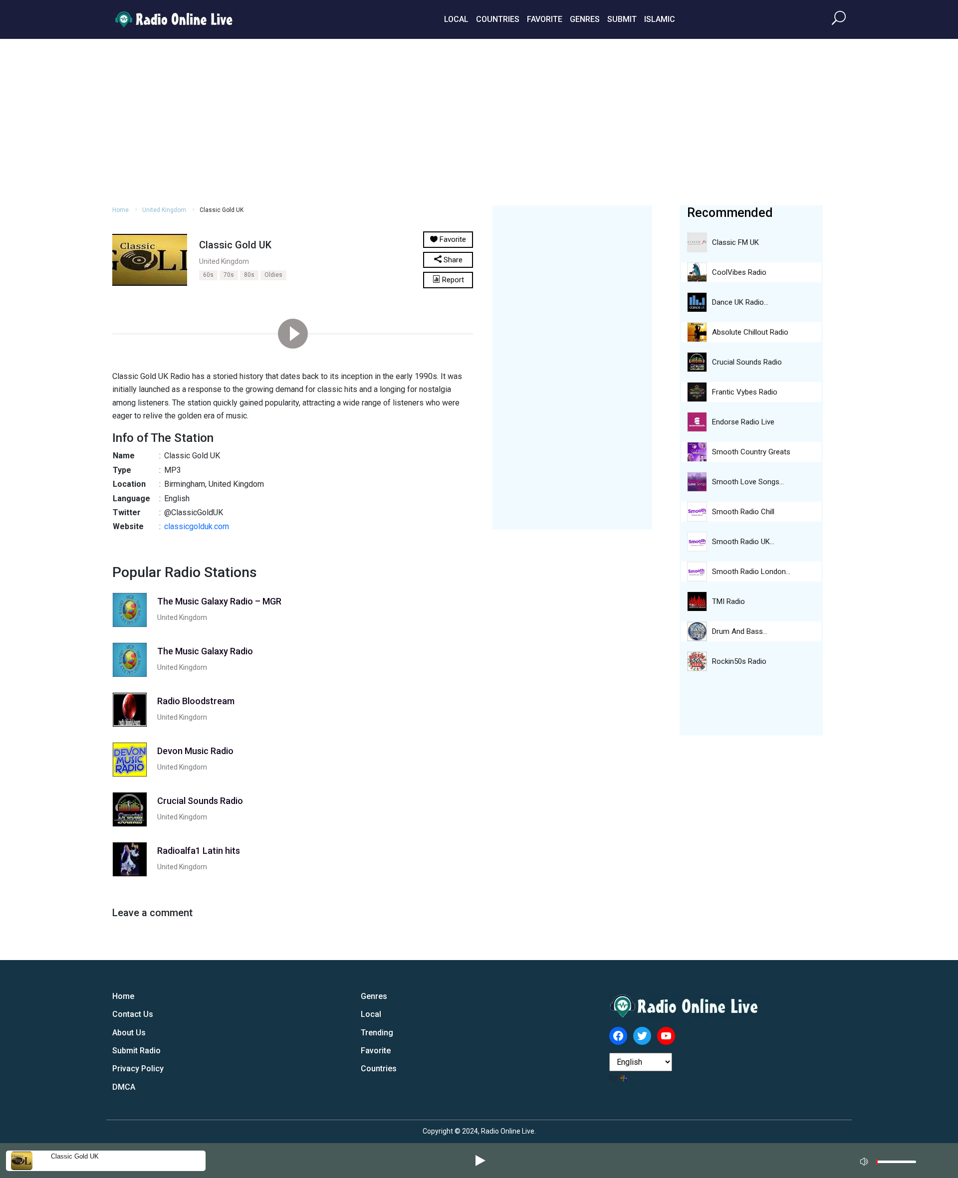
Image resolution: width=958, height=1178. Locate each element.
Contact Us (132, 1014)
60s (208, 274)
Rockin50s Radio (739, 661)
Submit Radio (136, 1050)
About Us (129, 1032)
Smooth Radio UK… (743, 541)
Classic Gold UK (75, 1156)
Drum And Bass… (739, 631)
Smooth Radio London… (751, 571)
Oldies (273, 274)
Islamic (659, 19)
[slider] (896, 1164)
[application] (891, 1161)
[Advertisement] (479, 121)
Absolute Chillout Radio (750, 332)
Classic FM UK (735, 242)
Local (456, 19)
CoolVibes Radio (739, 272)
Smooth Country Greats (751, 451)
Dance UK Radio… (740, 302)
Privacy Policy (138, 1068)
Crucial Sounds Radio (747, 362)
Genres (585, 19)
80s (249, 274)
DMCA (123, 1087)
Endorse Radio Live (743, 421)
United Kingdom (164, 209)
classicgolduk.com (196, 526)
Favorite (544, 19)
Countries (497, 19)
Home (120, 209)
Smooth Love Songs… (748, 481)
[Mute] (865, 1160)
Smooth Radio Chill (743, 511)
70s (229, 274)
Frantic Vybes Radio (744, 392)
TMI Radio (728, 601)
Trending (377, 1032)
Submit (622, 19)
